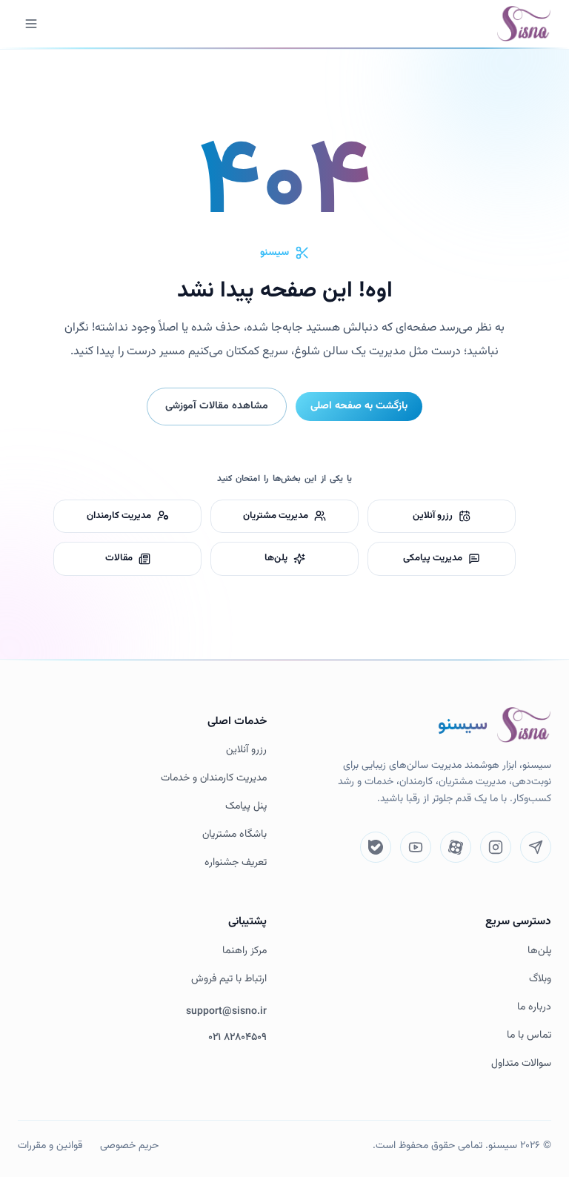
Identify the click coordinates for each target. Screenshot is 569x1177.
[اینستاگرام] (495, 847)
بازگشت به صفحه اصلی (358, 406)
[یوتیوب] (415, 847)
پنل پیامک (246, 807)
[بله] (375, 847)
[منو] (31, 23)
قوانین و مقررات (50, 1145)
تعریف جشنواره (235, 863)
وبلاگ (540, 979)
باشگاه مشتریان (234, 835)
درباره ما (534, 1007)
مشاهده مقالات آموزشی (216, 406)
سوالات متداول (521, 1064)
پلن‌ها (539, 951)
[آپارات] (455, 847)
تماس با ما (529, 1036)
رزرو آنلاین (246, 750)
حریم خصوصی (129, 1145)
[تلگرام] (535, 847)
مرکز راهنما (244, 951)
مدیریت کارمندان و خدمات (214, 778)
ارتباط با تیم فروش (229, 979)
